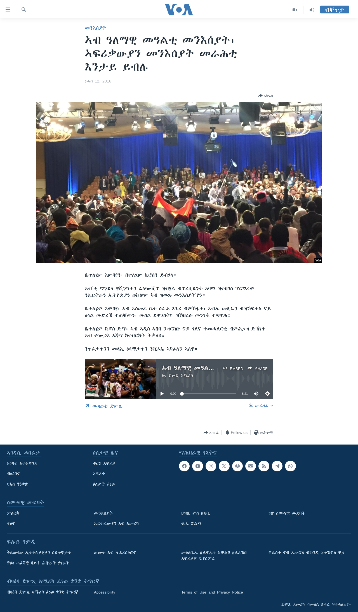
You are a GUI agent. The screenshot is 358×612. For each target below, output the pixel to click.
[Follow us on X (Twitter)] (224, 466)
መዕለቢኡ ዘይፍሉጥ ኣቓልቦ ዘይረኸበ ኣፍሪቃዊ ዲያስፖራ (214, 555)
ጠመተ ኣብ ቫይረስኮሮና (115, 552)
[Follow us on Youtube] (197, 466)
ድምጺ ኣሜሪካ (180, 375)
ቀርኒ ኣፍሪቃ (104, 463)
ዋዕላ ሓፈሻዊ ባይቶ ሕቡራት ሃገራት (38, 563)
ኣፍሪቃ (99, 473)
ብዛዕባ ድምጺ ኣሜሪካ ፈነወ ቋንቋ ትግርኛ (42, 592)
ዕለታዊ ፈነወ (104, 484)
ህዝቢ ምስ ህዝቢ (195, 513)
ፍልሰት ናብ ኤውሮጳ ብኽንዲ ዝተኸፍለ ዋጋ (306, 552)
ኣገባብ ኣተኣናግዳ (22, 463)
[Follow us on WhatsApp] (290, 466)
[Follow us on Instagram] (211, 466)
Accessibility (104, 592)
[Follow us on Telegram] (277, 466)
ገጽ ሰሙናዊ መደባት (286, 513)
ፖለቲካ (13, 513)
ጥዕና (11, 523)
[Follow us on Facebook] (184, 466)
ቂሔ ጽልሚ (191, 523)
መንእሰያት (95, 28)
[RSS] (263, 466)
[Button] (265, 95)
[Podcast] (237, 466)
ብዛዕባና (13, 473)
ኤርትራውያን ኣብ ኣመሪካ (116, 523)
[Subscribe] (250, 466)
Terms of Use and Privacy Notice (212, 592)
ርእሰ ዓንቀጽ (17, 484)
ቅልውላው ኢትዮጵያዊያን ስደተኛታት (39, 552)
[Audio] (311, 10)
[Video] (294, 10)
